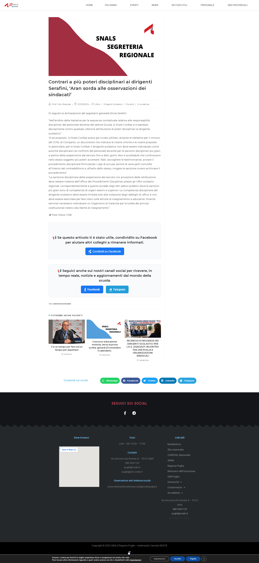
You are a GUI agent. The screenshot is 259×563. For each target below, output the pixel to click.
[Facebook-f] (125, 413)
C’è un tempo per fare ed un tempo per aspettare (66, 348)
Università (173, 482)
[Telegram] (134, 413)
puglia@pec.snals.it (179, 517)
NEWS (155, 5)
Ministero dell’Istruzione (181, 471)
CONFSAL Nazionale (179, 455)
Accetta (177, 558)
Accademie (174, 492)
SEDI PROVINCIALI (238, 5)
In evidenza (143, 104)
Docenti (130, 104)
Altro (97, 104)
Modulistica (174, 444)
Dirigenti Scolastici (113, 104)
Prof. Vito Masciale (61, 104)
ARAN (171, 460)
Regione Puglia (176, 465)
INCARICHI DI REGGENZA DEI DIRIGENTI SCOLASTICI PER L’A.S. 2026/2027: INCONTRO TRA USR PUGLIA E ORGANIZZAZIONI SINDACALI (143, 348)
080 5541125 (132, 463)
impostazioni (135, 560)
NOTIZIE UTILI (179, 5)
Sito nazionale (176, 449)
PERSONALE (207, 5)
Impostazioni (159, 558)
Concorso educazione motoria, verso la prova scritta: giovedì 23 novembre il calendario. (105, 346)
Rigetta (193, 558)
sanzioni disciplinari (62, 304)
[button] (110, 381)
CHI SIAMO (111, 5)
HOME (89, 5)
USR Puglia (173, 476)
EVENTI (134, 5)
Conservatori (175, 487)
